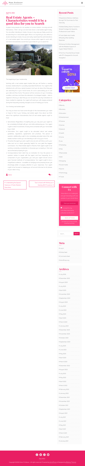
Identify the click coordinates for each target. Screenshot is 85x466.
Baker (10, 175)
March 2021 (63, 433)
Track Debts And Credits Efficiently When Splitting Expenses (67, 38)
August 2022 (64, 369)
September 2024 (65, 298)
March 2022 (63, 385)
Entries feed (63, 252)
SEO (61, 157)
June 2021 (63, 421)
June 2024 (63, 310)
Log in (62, 248)
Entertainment (64, 117)
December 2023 (65, 330)
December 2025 (65, 278)
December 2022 (65, 365)
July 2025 (63, 286)
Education (63, 113)
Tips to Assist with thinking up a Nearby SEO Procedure (44, 184)
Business (62, 109)
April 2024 (63, 318)
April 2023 (63, 357)
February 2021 (64, 437)
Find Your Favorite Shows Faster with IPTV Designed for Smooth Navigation (69, 55)
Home (62, 137)
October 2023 (64, 338)
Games (62, 125)
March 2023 (63, 361)
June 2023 (63, 349)
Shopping (63, 161)
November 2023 (65, 334)
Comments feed (65, 256)
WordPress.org (64, 260)
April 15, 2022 (10, 13)
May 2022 (63, 377)
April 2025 (63, 290)
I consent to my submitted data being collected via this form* (67, 210)
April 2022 (63, 381)
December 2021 (65, 397)
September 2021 (65, 409)
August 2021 (63, 413)
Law (61, 141)
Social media (64, 165)
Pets (61, 149)
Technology (63, 173)
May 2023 (63, 353)
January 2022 (64, 393)
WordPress (53, 462)
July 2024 (63, 306)
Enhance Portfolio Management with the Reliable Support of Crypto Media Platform (69, 46)
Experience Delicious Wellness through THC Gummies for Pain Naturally (68, 20)
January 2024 (64, 326)
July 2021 (63, 417)
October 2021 (64, 405)
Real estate (63, 153)
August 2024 (64, 302)
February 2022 (64, 389)
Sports (62, 169)
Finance (62, 121)
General (62, 129)
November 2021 (65, 401)
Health (62, 133)
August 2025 (64, 282)
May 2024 (63, 314)
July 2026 (63, 274)
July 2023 (63, 346)
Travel (62, 177)
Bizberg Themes (71, 462)
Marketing (63, 145)
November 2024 (65, 294)
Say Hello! (42, 458)
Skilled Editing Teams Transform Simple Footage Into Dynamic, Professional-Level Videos (69, 29)
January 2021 (64, 441)
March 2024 (63, 322)
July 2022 (63, 373)
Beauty (62, 105)
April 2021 (63, 429)
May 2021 (63, 425)
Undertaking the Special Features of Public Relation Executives (13, 185)
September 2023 (65, 342)
